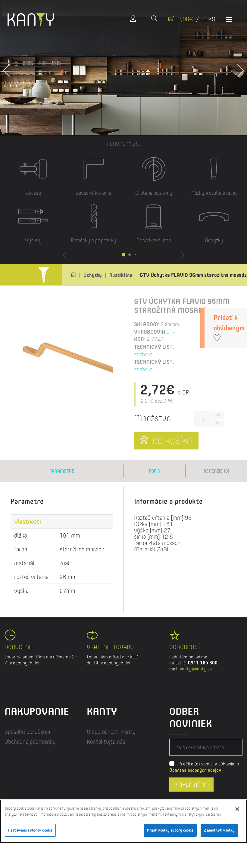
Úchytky (92, 275)
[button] (240, 67)
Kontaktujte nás (106, 741)
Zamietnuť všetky (219, 830)
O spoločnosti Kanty (111, 731)
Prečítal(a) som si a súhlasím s (204, 766)
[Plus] (217, 415)
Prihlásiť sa (191, 784)
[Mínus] (217, 423)
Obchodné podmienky (30, 741)
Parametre (61, 470)
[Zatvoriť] (237, 809)
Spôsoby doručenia (27, 731)
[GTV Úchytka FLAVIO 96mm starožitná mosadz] (83, 368)
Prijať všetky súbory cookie (170, 830)
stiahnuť (143, 354)
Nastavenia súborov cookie (30, 830)
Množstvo (152, 417)
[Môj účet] (133, 19)
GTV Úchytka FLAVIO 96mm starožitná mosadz (193, 275)
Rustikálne (120, 275)
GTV (171, 332)
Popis (154, 470)
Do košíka (171, 440)
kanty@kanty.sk (196, 668)
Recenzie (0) (216, 470)
